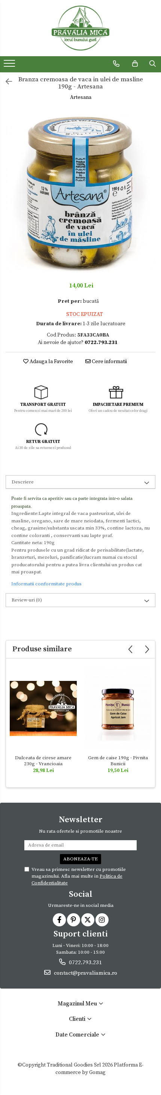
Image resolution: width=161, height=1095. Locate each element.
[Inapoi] (5, 82)
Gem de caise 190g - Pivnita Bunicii (118, 761)
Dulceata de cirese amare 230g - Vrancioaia (43, 761)
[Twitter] (87, 919)
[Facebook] (59, 919)
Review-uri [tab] (27, 600)
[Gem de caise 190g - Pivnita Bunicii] (117, 708)
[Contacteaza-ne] (116, 63)
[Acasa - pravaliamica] (80, 28)
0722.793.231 (84, 962)
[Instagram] (102, 919)
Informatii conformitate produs (46, 584)
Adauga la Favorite (50, 361)
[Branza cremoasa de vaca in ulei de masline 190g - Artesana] (80, 192)
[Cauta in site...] (152, 63)
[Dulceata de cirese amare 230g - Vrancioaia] (43, 708)
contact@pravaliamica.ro (84, 973)
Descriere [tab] (23, 482)
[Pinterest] (73, 919)
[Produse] (10, 65)
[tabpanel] (80, 192)
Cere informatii (109, 361)
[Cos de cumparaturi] (135, 63)
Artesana (80, 97)
